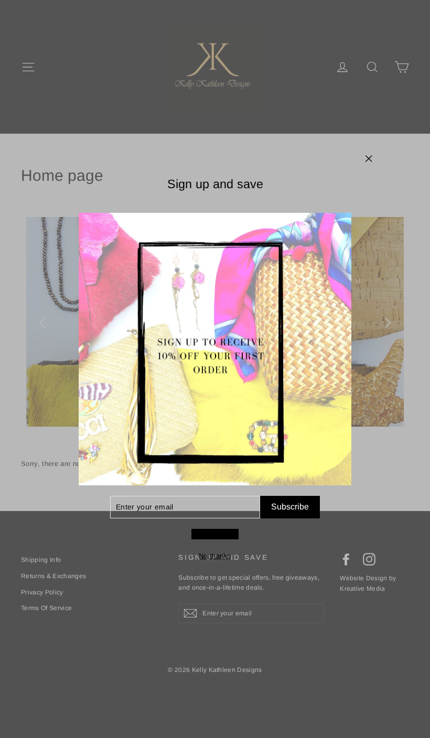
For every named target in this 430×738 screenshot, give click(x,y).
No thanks (215, 556)
